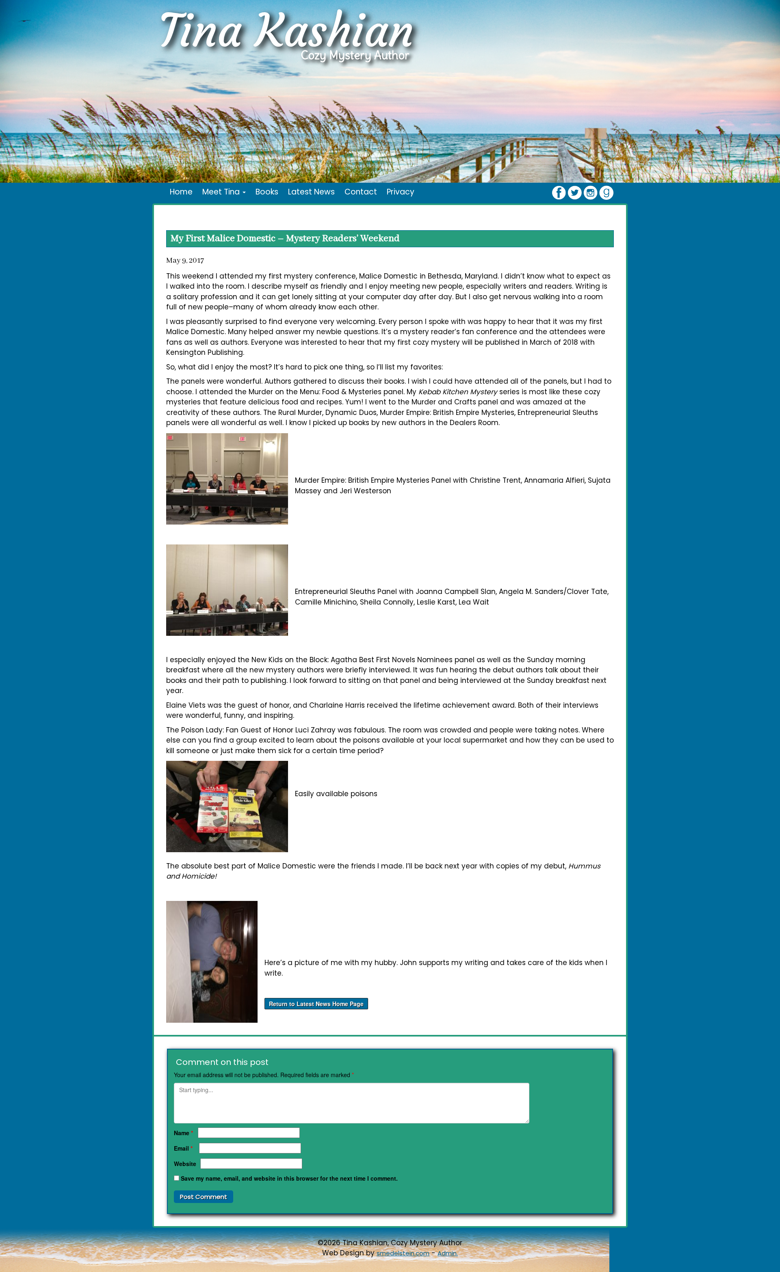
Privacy (400, 191)
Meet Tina (222, 191)
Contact (360, 191)
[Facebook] (559, 192)
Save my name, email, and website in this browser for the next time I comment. (289, 1178)
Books (267, 191)
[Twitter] (575, 192)
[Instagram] (590, 192)
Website (185, 1164)
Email (183, 1148)
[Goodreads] (606, 192)
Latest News (311, 191)
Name (183, 1133)
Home (181, 191)
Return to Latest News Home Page (316, 1004)
